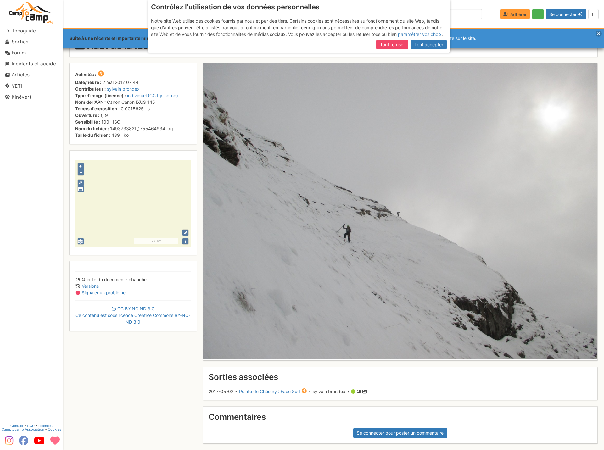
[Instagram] (8, 443)
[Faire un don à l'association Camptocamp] (55, 443)
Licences (45, 426)
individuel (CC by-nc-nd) (152, 95)
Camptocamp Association (23, 429)
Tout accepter (428, 44)
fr (593, 14)
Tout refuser (392, 44)
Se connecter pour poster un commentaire (400, 433)
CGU (31, 426)
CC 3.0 (133, 315)
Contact (16, 426)
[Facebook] (23, 443)
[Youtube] (39, 443)
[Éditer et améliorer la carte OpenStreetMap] (185, 233)
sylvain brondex (123, 89)
